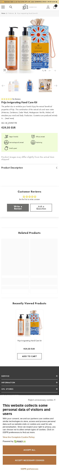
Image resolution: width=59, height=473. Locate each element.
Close (57, 2)
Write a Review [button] (18, 207)
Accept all (29, 450)
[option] (29, 45)
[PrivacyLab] (19, 441)
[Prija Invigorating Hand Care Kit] (29, 323)
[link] (15, 281)
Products (11, 13)
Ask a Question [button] (41, 207)
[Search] (10, 7)
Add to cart (29, 356)
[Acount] (48, 7)
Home (3, 13)
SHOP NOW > (52, 2)
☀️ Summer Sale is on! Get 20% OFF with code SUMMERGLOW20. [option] (29, 2)
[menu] (3, 7)
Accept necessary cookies (29, 460)
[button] (49, 70)
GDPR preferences (29, 469)
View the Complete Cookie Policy (19, 437)
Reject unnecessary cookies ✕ (42, 400)
